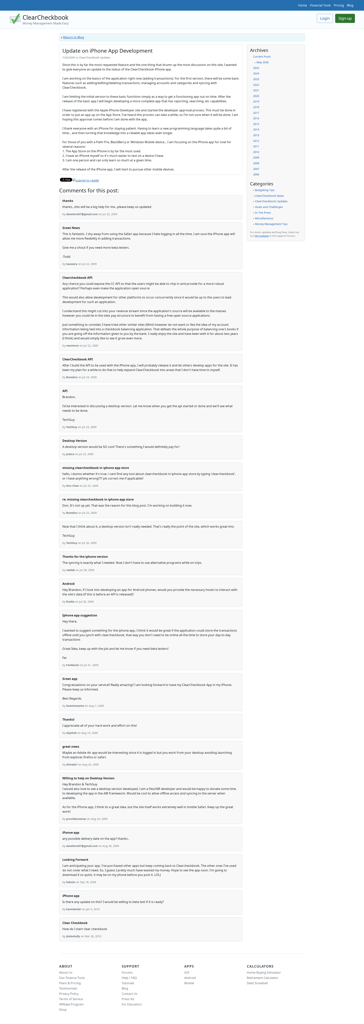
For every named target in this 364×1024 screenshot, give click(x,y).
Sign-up (345, 18)
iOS (186, 972)
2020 (256, 96)
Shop (63, 1010)
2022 (256, 85)
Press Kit (128, 999)
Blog (350, 5)
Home (302, 5)
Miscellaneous (264, 218)
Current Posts (262, 56)
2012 (256, 141)
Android (190, 978)
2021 (256, 90)
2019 (256, 101)
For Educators (132, 1004)
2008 (256, 163)
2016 (256, 118)
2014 (256, 129)
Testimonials (68, 988)
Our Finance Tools (72, 978)
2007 (256, 169)
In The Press (263, 212)
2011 (256, 146)
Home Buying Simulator (264, 972)
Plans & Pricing (70, 983)
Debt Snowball (257, 983)
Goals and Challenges (269, 207)
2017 (256, 113)
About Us (65, 972)
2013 (256, 135)
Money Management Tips (271, 224)
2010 (256, 152)
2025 (256, 68)
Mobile (189, 983)
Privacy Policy (68, 994)
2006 (256, 174)
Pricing (339, 5)
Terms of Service (71, 999)
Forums (127, 972)
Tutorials (128, 983)
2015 (256, 124)
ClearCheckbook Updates (271, 201)
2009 (256, 157)
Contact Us (129, 994)
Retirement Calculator (262, 978)
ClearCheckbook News (269, 196)
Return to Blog (73, 37)
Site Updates (262, 235)
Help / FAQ (129, 978)
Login (325, 18)
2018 (256, 107)
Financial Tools (320, 5)
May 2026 (263, 62)
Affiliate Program (71, 1004)
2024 (256, 73)
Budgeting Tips (265, 190)
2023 (256, 79)
